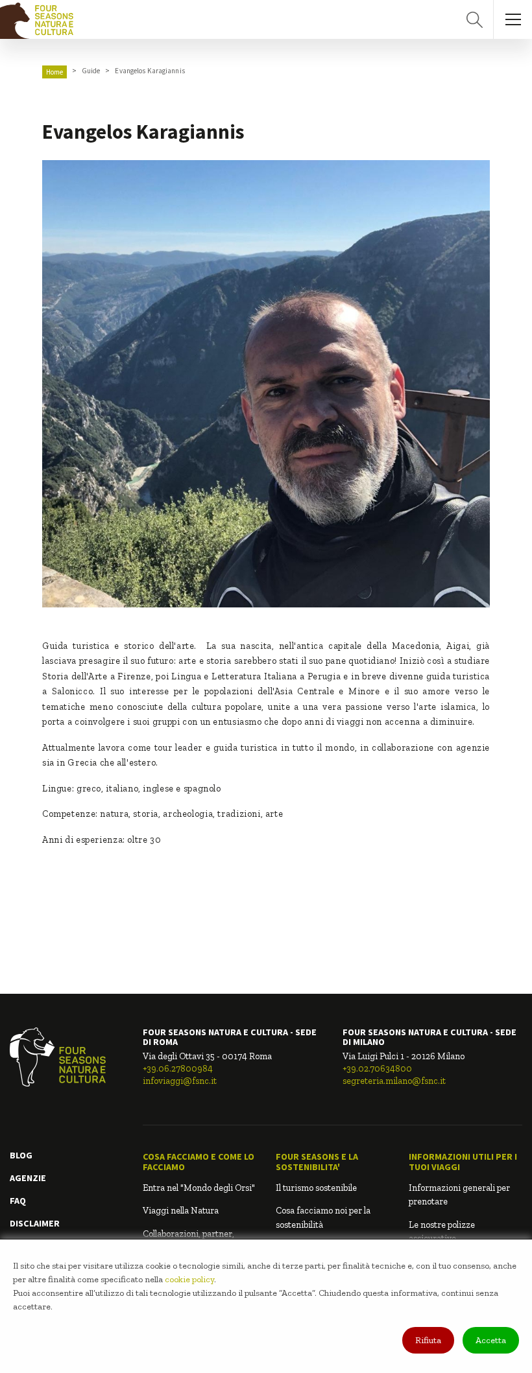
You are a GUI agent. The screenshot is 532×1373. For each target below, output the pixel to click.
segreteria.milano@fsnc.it (394, 1080)
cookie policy (189, 1279)
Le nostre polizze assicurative (442, 1231)
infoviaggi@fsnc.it (180, 1080)
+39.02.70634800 (377, 1068)
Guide (91, 70)
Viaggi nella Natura (181, 1210)
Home (54, 71)
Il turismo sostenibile (316, 1187)
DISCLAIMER (35, 1223)
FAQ (18, 1200)
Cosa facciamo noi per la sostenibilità (323, 1217)
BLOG (21, 1155)
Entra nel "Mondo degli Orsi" (199, 1187)
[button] (199, 1162)
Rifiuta (428, 1340)
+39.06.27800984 (178, 1068)
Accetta (491, 1340)
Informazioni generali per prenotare (459, 1194)
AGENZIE (28, 1178)
